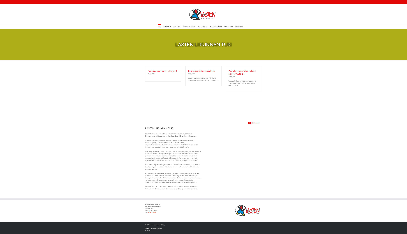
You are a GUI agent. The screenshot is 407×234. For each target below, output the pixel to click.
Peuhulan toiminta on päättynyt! (162, 71)
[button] (246, 26)
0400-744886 (152, 212)
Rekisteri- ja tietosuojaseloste (153, 228)
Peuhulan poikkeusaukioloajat (201, 71)
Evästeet (147, 230)
